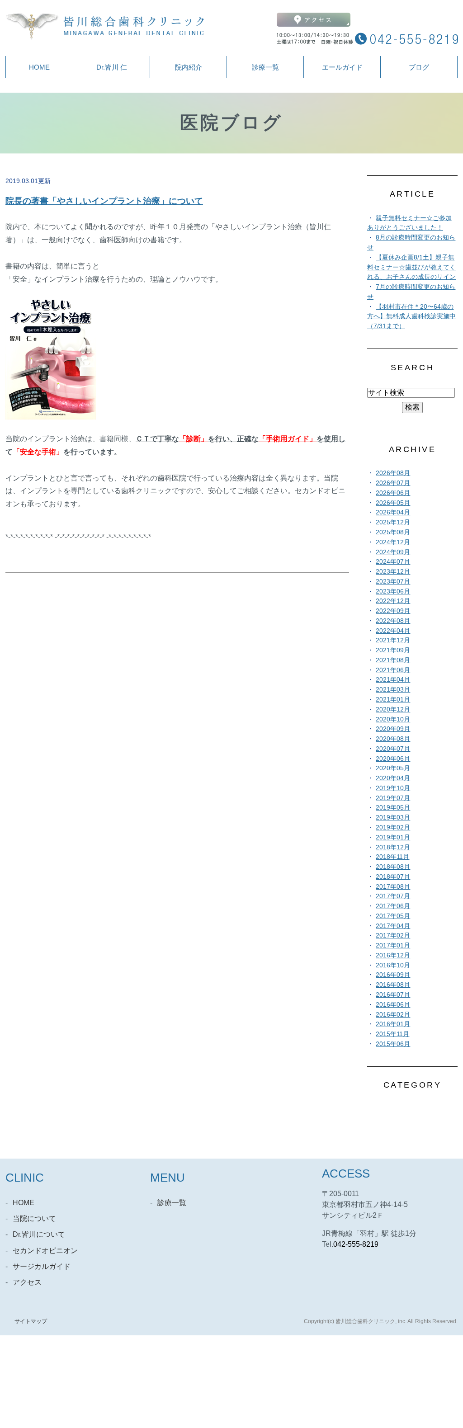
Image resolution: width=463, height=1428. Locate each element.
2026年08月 (393, 473)
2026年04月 (393, 512)
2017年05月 (393, 916)
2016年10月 (393, 965)
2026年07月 (393, 483)
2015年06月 (393, 1044)
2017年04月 (393, 926)
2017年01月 (393, 945)
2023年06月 (393, 591)
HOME (39, 67)
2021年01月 (393, 699)
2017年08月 (393, 886)
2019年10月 (393, 788)
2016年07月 (393, 994)
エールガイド (342, 67)
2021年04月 (393, 679)
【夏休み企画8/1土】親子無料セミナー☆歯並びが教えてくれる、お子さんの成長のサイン (411, 267)
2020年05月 (393, 768)
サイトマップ (30, 1321)
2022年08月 (393, 620)
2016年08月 (393, 984)
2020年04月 (393, 778)
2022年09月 (393, 611)
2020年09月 (393, 729)
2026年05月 (393, 503)
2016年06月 (393, 1004)
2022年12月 (393, 601)
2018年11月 (392, 856)
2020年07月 (393, 748)
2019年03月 (393, 817)
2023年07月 (393, 581)
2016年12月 (393, 955)
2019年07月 (393, 798)
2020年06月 (393, 758)
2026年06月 (393, 493)
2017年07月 (393, 896)
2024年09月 (393, 552)
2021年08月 (393, 660)
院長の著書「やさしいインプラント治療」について (104, 201)
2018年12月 (393, 847)
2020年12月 (393, 709)
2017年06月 (393, 906)
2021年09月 (393, 650)
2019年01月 (393, 837)
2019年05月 (393, 807)
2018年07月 (393, 876)
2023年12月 (393, 571)
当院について (34, 1218)
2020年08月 (393, 738)
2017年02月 (393, 935)
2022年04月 (393, 630)
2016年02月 (393, 1014)
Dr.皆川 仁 (111, 67)
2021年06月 (393, 670)
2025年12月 (393, 522)
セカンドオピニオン (45, 1250)
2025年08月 (393, 532)
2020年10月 (393, 719)
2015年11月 (392, 1034)
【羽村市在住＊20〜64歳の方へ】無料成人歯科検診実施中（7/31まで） (411, 316)
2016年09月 (393, 974)
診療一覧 (265, 67)
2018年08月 (393, 866)
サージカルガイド (42, 1266)
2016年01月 (393, 1024)
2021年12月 (393, 640)
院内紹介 (188, 67)
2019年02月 (393, 827)
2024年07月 (393, 561)
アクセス (27, 1282)
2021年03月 (393, 689)
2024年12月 (393, 542)
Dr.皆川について (39, 1234)
